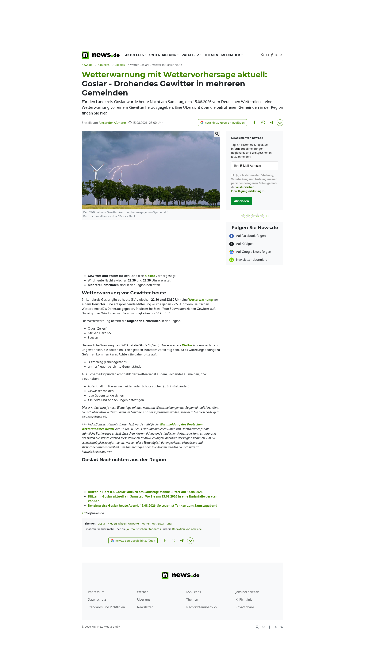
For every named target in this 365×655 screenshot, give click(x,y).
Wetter (145, 523)
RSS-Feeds (193, 592)
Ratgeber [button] (191, 55)
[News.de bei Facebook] (272, 54)
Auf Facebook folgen (250, 236)
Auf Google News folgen (253, 252)
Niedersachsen (117, 523)
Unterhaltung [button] (163, 55)
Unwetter (134, 523)
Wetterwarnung (162, 523)
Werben (142, 592)
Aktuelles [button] (135, 55)
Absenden (241, 201)
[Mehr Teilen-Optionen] (280, 122)
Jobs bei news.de (247, 592)
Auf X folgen (244, 244)
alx (84, 513)
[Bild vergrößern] (217, 134)
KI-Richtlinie (244, 599)
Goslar (102, 523)
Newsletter (145, 607)
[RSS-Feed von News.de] (281, 54)
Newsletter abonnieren (252, 260)
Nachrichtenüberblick (201, 607)
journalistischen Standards (143, 529)
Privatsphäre (245, 607)
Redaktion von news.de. (187, 529)
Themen (211, 55)
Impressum (96, 592)
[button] (222, 122)
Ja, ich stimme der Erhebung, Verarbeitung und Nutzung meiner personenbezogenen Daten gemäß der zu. (254, 183)
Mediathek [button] (231, 55)
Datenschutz (97, 599)
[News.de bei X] (276, 54)
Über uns (143, 599)
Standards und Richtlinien (106, 607)
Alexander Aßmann (112, 123)
